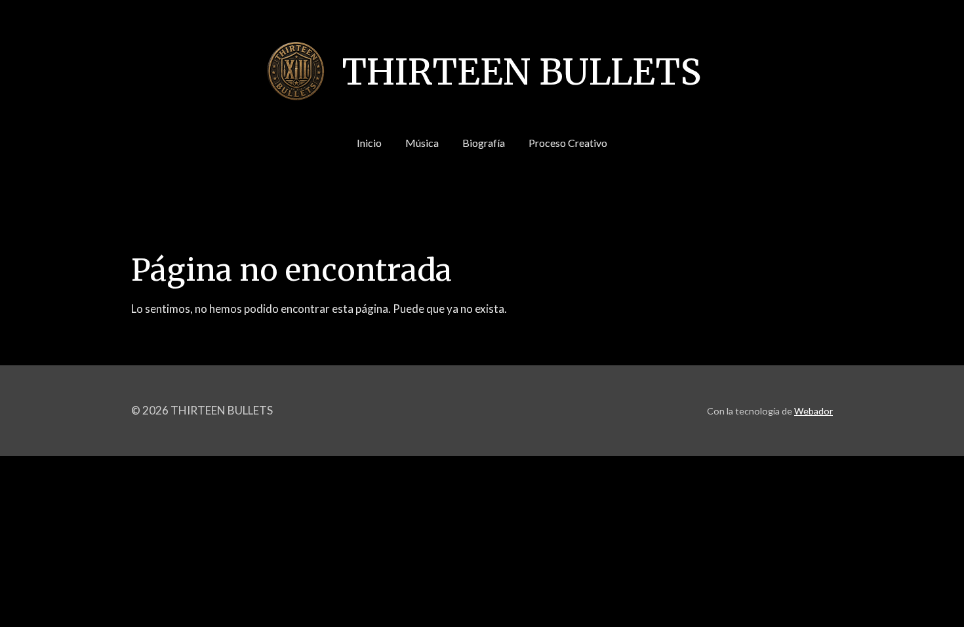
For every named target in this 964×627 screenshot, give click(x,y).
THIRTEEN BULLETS (521, 72)
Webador (813, 410)
